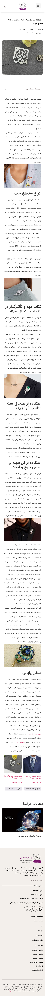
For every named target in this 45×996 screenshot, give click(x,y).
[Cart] (5, 6)
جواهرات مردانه (19, 742)
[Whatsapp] (27, 909)
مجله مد (22, 33)
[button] (5, 89)
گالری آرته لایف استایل (34, 734)
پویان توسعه (10, 991)
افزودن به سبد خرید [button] (33, 788)
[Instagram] (33, 909)
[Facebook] (40, 909)
